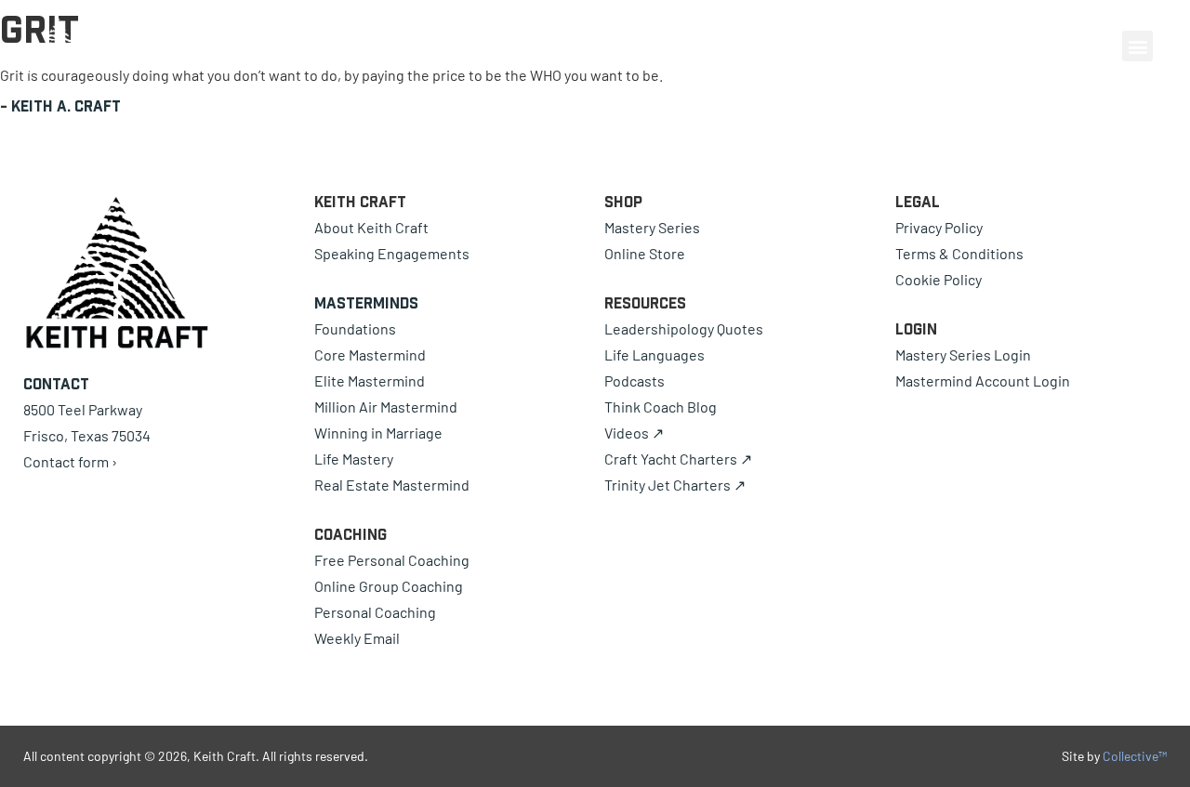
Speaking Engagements (391, 253)
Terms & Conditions (959, 253)
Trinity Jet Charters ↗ (675, 484)
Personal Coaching (375, 612)
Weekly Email (357, 638)
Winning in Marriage (378, 432)
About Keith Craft (371, 227)
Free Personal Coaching (391, 560)
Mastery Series (652, 227)
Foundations (355, 328)
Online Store (644, 253)
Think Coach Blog (660, 406)
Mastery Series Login (963, 354)
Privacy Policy (939, 227)
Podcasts (634, 380)
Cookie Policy (938, 279)
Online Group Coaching (388, 586)
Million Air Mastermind (385, 406)
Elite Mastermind (369, 380)
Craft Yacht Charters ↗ (678, 458)
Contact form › (70, 461)
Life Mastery (353, 458)
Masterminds (366, 302)
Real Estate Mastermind (391, 484)
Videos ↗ (634, 432)
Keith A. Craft (66, 105)
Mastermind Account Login (982, 380)
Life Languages (654, 354)
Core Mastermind (370, 354)
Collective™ (1135, 756)
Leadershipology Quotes (683, 328)
